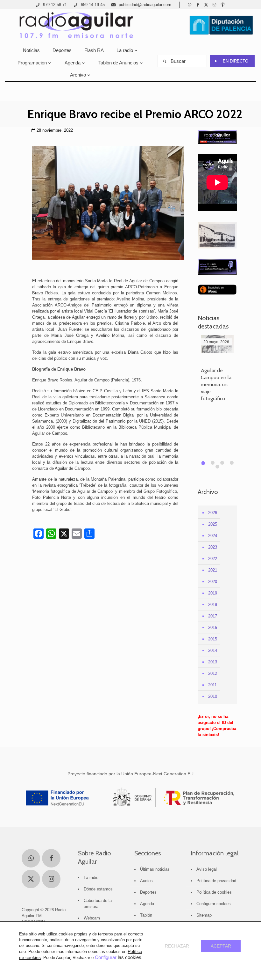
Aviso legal (206, 869)
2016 (212, 627)
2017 (212, 616)
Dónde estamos (98, 889)
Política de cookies (214, 892)
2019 (212, 593)
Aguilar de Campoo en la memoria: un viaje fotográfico (216, 384)
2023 (212, 547)
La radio (91, 877)
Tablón (146, 915)
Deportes (148, 892)
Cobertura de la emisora (98, 903)
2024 (212, 535)
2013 (212, 662)
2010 (212, 696)
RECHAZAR (177, 946)
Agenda (147, 903)
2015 (212, 639)
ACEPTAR (221, 946)
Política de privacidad (216, 880)
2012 (212, 673)
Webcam (92, 918)
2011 (212, 685)
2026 (212, 512)
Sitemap (204, 915)
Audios (146, 880)
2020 (212, 581)
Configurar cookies (213, 903)
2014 (212, 650)
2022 (212, 558)
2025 (212, 524)
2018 (212, 604)
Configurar (105, 957)
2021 (212, 570)
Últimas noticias (155, 869)
